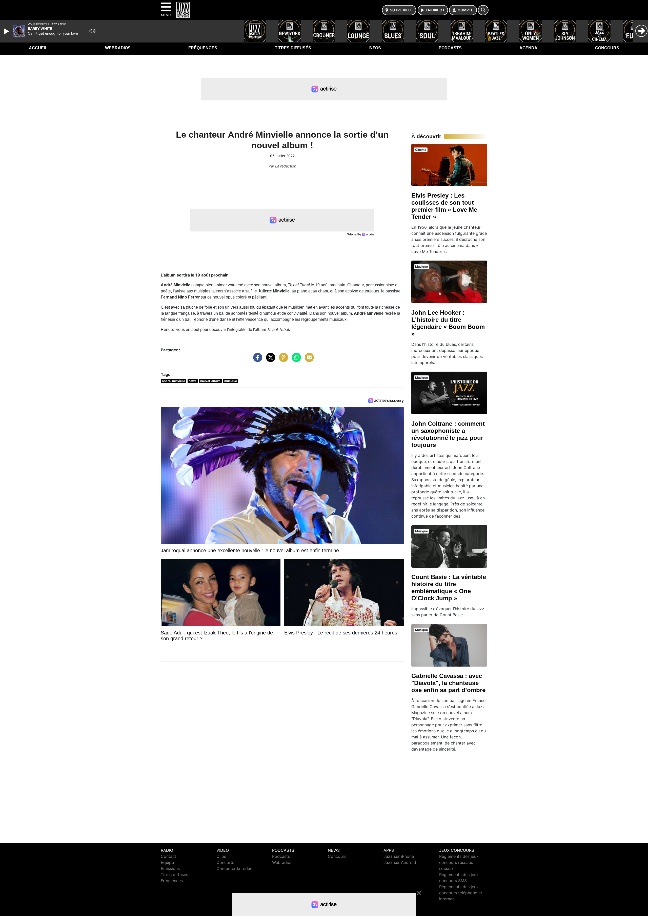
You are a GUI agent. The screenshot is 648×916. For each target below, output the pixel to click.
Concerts (225, 862)
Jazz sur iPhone (398, 856)
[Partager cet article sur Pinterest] (282, 360)
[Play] (7, 31)
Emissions (170, 868)
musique (230, 381)
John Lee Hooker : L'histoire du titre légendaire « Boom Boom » (448, 323)
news (192, 381)
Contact (168, 856)
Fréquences (202, 48)
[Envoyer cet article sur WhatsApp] (295, 360)
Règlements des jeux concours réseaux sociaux (459, 862)
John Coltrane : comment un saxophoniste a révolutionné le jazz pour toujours (448, 434)
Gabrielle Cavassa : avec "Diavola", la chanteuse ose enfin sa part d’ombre (448, 682)
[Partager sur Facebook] (256, 360)
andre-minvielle (173, 381)
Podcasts (450, 48)
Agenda (528, 48)
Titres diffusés (293, 48)
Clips (221, 856)
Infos (375, 48)
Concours (607, 48)
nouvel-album (210, 381)
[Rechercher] (483, 10)
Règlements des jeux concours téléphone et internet (460, 892)
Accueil (38, 48)
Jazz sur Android (399, 862)
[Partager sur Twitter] (269, 360)
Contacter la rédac (234, 868)
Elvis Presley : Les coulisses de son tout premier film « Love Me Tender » (444, 206)
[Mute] (92, 31)
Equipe (167, 862)
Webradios (118, 48)
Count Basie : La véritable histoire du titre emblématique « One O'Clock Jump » (448, 587)
